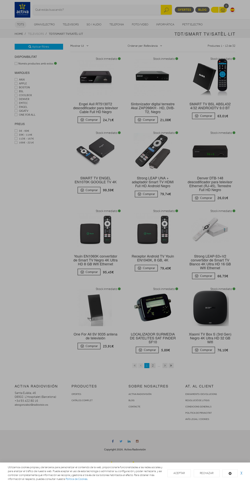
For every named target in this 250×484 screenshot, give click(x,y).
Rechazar (206, 473)
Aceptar (179, 473)
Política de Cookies (76, 479)
